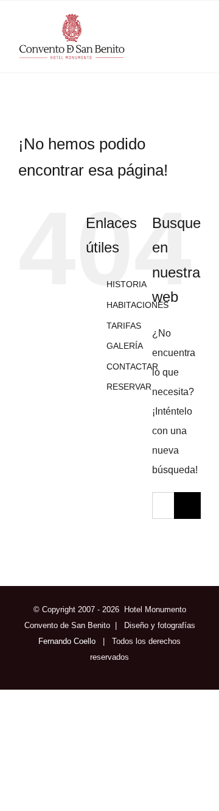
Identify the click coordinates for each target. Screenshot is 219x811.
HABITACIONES (137, 305)
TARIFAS (123, 325)
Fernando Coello (67, 641)
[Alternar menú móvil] (196, 39)
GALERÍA (124, 346)
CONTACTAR (132, 366)
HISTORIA (126, 284)
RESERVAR (128, 386)
